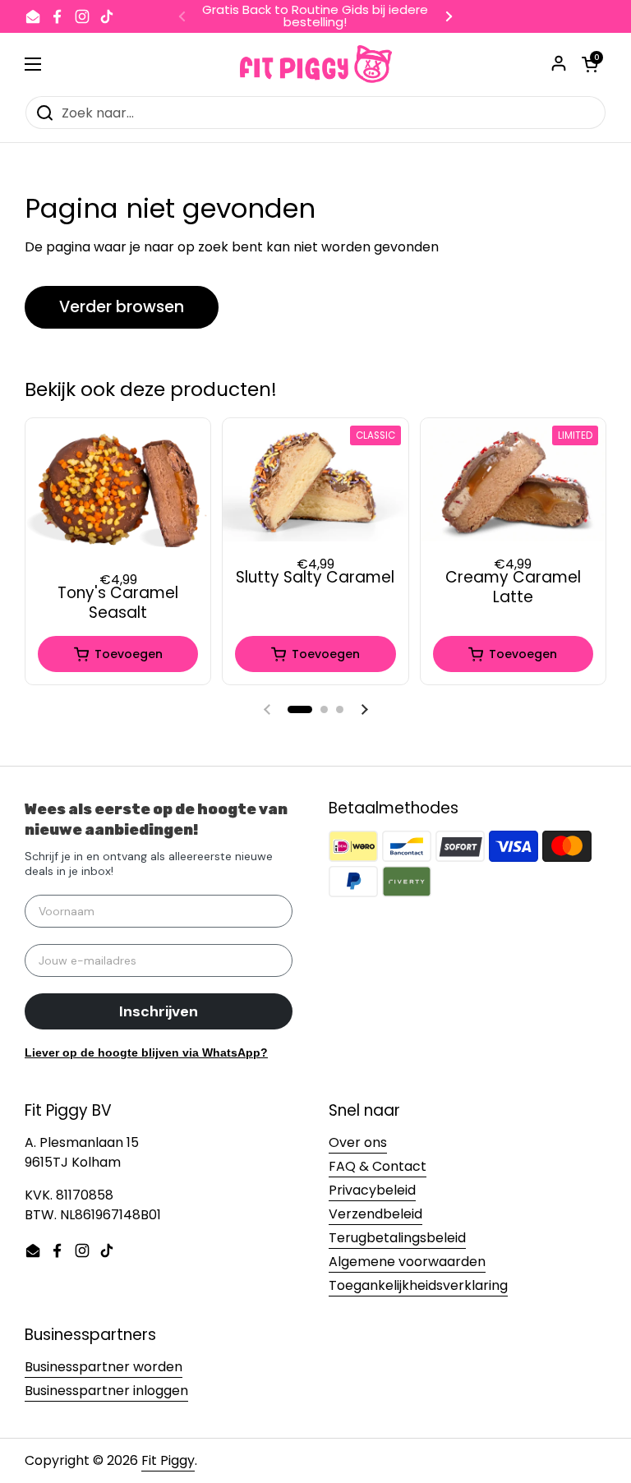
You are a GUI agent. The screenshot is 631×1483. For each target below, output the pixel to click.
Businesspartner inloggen (106, 1390)
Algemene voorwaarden (407, 1261)
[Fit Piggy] (316, 64)
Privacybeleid (372, 1190)
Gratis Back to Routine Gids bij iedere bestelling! (315, 16)
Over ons (358, 1142)
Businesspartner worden (103, 1366)
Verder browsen (121, 307)
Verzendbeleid (375, 1213)
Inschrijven (158, 1011)
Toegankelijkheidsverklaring (418, 1285)
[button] (300, 709)
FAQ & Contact (377, 1166)
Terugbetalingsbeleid (397, 1237)
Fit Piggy (168, 1460)
